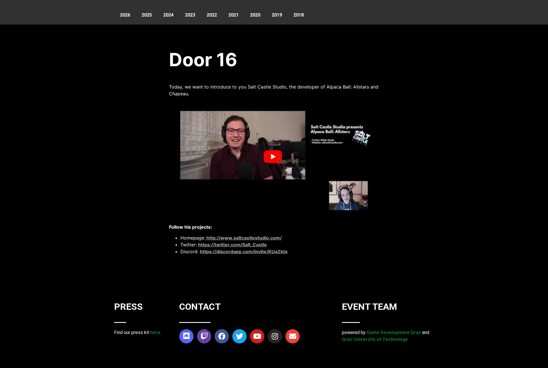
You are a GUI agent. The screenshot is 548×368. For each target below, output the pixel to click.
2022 (212, 15)
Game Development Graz (394, 332)
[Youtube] (257, 336)
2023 (190, 15)
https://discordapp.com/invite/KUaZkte (244, 251)
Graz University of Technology (375, 339)
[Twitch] (204, 336)
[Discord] (186, 336)
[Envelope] (292, 336)
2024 (168, 15)
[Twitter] (239, 336)
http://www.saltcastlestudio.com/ (243, 238)
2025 (147, 15)
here (155, 332)
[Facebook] (222, 336)
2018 (298, 15)
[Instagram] (275, 336)
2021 (233, 15)
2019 (277, 15)
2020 (255, 15)
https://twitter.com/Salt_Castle (232, 245)
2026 (125, 15)
